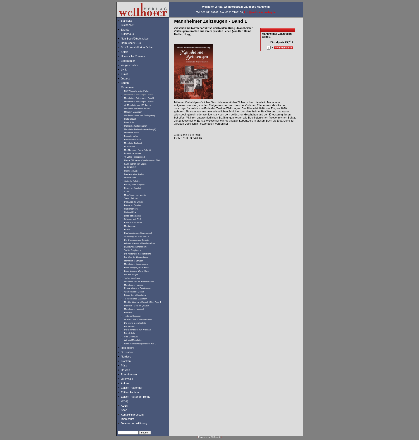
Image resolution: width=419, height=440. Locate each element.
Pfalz (124, 365)
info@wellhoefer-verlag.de (260, 12)
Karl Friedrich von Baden (135, 164)
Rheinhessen (129, 374)
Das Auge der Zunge (133, 202)
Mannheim (127, 87)
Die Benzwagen (131, 274)
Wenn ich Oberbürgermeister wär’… (140, 344)
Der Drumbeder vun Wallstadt (137, 330)
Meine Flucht (130, 178)
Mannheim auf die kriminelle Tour (139, 281)
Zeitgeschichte (129, 65)
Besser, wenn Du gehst (134, 185)
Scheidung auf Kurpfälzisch (136, 236)
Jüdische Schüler (132, 181)
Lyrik (124, 69)
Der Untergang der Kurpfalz (136, 240)
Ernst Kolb (129, 122)
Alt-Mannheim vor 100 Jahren (137, 105)
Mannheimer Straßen (133, 261)
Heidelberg (127, 347)
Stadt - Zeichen (131, 198)
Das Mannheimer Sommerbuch (138, 233)
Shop (124, 410)
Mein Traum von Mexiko (135, 195)
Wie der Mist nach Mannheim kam (139, 243)
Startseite (126, 20)
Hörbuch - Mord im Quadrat (136, 306)
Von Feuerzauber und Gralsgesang (139, 115)
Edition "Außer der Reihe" (136, 396)
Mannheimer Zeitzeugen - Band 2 (139, 98)
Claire (126, 192)
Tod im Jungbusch (132, 250)
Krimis (124, 51)
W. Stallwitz (129, 147)
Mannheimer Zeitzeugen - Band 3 (139, 102)
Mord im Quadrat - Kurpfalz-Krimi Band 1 (142, 302)
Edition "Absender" (132, 387)
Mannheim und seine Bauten (137, 108)
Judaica (125, 78)
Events (129, 29)
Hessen (125, 370)
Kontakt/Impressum (132, 414)
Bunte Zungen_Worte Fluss (136, 267)
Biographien (128, 60)
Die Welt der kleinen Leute (136, 257)
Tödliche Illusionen (132, 316)
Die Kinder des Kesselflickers (137, 254)
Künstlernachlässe (132, 140)
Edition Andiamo (130, 392)
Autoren (125, 383)
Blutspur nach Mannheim (135, 247)
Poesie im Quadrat (132, 205)
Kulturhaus (130, 34)
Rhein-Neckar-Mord (133, 223)
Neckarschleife (131, 209)
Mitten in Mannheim (133, 112)
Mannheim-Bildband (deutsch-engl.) (140, 129)
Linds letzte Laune (132, 216)
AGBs (124, 405)
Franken (126, 361)
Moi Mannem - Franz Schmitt (137, 150)
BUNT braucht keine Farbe (137, 47)
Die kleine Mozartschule (135, 323)
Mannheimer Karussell (134, 309)
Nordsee (126, 356)
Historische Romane (133, 56)
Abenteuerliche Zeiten (134, 292)
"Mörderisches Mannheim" (136, 299)
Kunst (124, 74)
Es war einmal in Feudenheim (137, 288)
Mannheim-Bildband (133, 143)
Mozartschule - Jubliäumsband (138, 319)
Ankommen (129, 326)
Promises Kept (130, 171)
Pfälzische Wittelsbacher (135, 126)
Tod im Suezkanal (132, 278)
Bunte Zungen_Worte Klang (136, 271)
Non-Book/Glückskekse (135, 38)
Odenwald (127, 378)
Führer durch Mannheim (135, 295)
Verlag (125, 401)
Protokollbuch (130, 119)
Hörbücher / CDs (131, 43)
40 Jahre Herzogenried (134, 157)
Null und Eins (130, 212)
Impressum (127, 419)
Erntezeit (128, 312)
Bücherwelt (127, 25)
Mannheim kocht (131, 133)
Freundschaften (131, 136)
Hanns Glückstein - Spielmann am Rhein (142, 160)
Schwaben (127, 352)
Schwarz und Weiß (132, 219)
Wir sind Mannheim (133, 340)
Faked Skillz (129, 333)
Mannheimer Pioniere (133, 285)
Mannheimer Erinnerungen (136, 264)
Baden (125, 82)
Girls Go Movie (131, 337)
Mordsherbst (130, 226)
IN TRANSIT (130, 167)
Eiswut (127, 230)
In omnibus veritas (132, 153)
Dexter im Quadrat (132, 188)
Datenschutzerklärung (134, 423)
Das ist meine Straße (134, 174)
